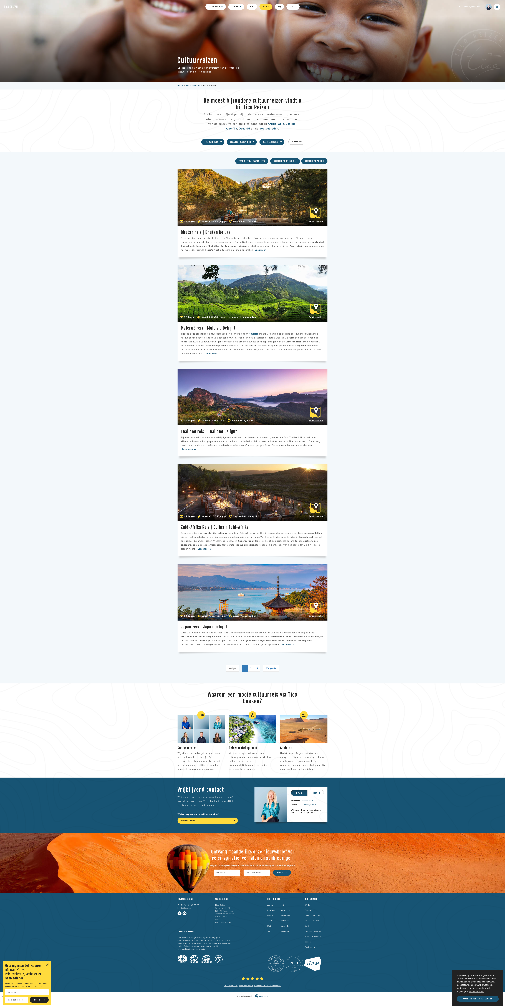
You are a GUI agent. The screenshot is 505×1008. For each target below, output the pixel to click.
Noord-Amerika (312, 921)
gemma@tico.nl (309, 804)
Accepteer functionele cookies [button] (477, 998)
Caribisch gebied (313, 931)
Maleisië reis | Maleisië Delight (208, 328)
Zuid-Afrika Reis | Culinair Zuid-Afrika (215, 527)
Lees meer (260, 249)
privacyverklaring (22, 983)
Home (180, 85)
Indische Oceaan (313, 936)
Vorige (232, 668)
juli (282, 905)
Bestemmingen (215, 6)
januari (270, 905)
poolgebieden (268, 128)
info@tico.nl (308, 800)
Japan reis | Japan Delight (204, 626)
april (269, 921)
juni (269, 931)
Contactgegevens (185, 899)
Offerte (266, 6)
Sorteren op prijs (313, 161)
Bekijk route (316, 221)
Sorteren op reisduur (284, 161)
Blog (252, 6)
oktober (285, 921)
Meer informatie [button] (476, 991)
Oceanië (244, 128)
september (286, 915)
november (285, 926)
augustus (285, 910)
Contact (293, 6)
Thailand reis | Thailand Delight (209, 431)
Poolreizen (310, 947)
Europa (308, 910)
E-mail (299, 793)
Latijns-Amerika (312, 915)
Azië (281, 124)
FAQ (279, 6)
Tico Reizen (11, 7)
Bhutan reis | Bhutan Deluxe (206, 232)
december (285, 931)
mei (269, 926)
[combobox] (212, 142)
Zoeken (295, 141)
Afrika (272, 124)
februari (271, 910)
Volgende (271, 668)
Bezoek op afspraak (225, 914)
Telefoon (315, 793)
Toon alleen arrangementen (252, 161)
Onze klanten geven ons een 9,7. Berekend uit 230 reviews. (252, 985)
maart (270, 915)
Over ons (235, 6)
